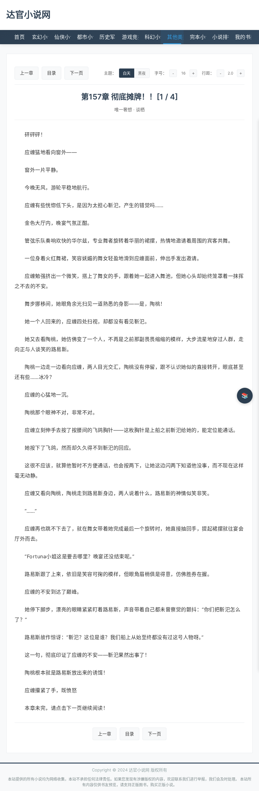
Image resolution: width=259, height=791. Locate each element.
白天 (126, 73)
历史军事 (107, 37)
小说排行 (220, 37)
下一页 (76, 72)
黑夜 (142, 73)
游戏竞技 (130, 37)
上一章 (26, 72)
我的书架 (243, 37)
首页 (19, 37)
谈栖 (140, 109)
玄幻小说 (40, 37)
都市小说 (85, 37)
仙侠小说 (62, 37)
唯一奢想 (123, 109)
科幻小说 (153, 37)
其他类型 (175, 37)
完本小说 (198, 37)
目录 (51, 72)
